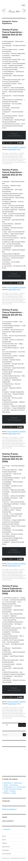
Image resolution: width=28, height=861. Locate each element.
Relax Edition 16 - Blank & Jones (13, 783)
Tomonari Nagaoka (18, 160)
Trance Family (18, 162)
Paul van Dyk (8, 159)
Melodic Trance (15, 157)
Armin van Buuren (14, 154)
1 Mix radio (21, 153)
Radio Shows (6, 846)
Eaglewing (12, 156)
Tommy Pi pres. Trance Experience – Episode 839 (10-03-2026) (12, 590)
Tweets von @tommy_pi (9, 809)
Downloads (5, 850)
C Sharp (7, 156)
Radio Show (19, 159)
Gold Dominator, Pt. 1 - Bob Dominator (15, 787)
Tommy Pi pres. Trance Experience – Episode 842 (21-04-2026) (12, 173)
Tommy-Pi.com (5, 858)
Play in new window (13, 147)
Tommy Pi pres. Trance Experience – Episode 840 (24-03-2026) (12, 458)
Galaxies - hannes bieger (11, 785)
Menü (23, 5)
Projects (4, 843)
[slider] (21, 142)
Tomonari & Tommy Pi (9, 160)
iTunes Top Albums (10, 779)
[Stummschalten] (18, 143)
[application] (13, 142)
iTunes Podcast (6, 853)
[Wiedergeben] (4, 143)
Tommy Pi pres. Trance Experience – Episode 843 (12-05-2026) (12, 33)
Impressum (7, 829)
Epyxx (16, 156)
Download (22, 147)
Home (4, 836)
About (4, 839)
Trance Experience (13, 153)
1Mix (3, 154)
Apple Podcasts (12, 149)
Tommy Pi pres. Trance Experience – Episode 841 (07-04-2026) (12, 314)
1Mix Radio (7, 154)
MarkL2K (9, 157)
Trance (3, 162)
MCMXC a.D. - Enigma (10, 793)
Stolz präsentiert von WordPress (18, 858)
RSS (19, 149)
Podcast (14, 159)
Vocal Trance (8, 163)
